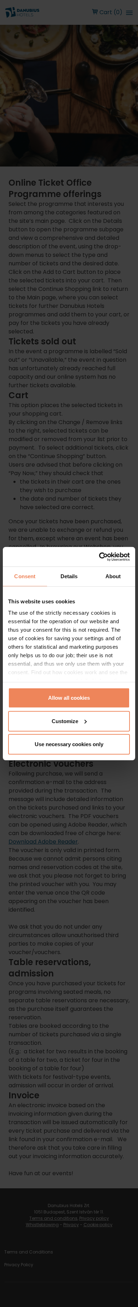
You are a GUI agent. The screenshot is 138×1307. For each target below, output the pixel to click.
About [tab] (113, 576)
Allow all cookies (69, 698)
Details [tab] (69, 576)
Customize (65, 721)
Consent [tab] (24, 576)
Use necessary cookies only (69, 744)
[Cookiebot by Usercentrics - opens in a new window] (99, 556)
